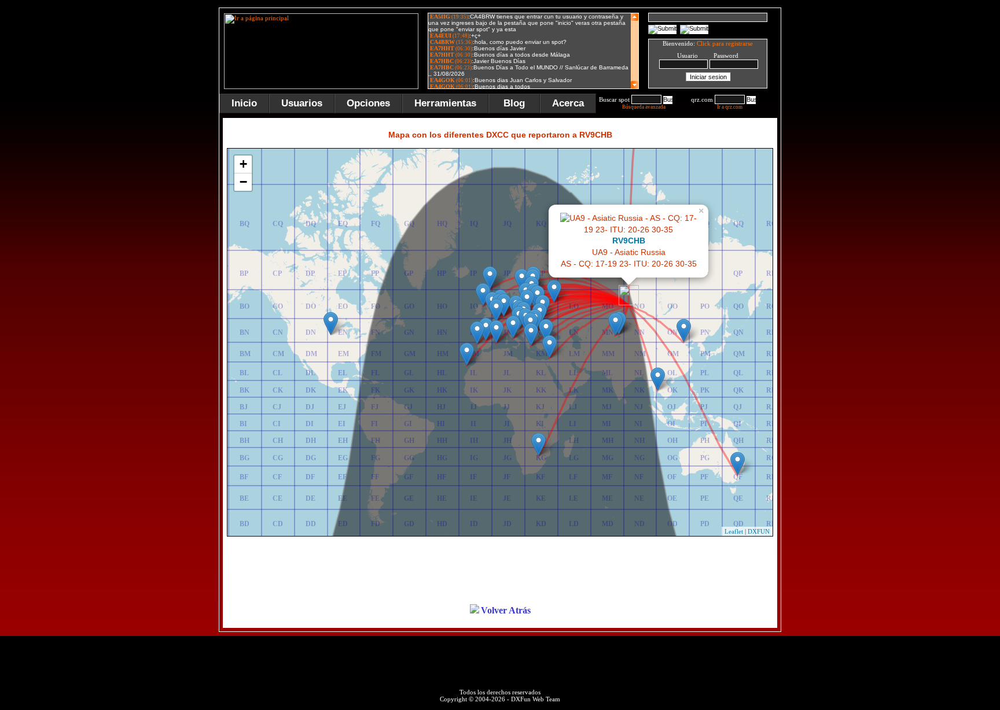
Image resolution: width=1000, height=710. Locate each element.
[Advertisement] (838, 181)
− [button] (243, 182)
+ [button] (243, 164)
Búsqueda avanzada (644, 107)
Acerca (568, 103)
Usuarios (301, 103)
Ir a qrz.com (729, 107)
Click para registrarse (725, 43)
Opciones (368, 103)
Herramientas (445, 103)
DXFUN (759, 531)
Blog (514, 103)
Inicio (244, 103)
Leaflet (734, 531)
